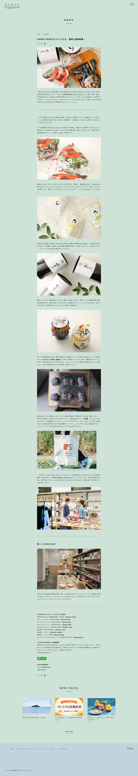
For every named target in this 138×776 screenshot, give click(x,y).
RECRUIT (53, 749)
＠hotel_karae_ (66, 619)
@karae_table (66, 624)
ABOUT (12, 749)
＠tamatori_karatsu (56, 632)
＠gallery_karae (67, 627)
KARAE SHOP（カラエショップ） (73, 94)
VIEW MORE (69, 731)
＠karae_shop (66, 622)
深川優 (86, 418)
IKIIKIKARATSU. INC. (16, 770)
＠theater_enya (60, 629)
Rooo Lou (74, 418)
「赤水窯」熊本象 (54, 359)
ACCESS (38, 749)
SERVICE (30, 749)
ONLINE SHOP (62, 749)
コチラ (69, 599)
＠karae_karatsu (70, 617)
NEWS (45, 749)
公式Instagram (41, 669)
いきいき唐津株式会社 (43, 667)
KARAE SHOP (50, 594)
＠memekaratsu (78, 637)
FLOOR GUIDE (21, 749)
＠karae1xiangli (59, 634)
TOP (6, 749)
